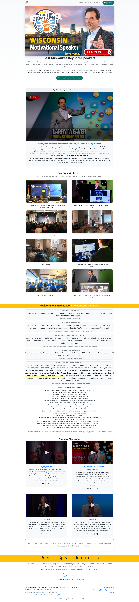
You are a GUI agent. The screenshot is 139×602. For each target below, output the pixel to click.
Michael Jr (92, 519)
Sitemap (32, 595)
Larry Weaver (92, 470)
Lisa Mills (46, 519)
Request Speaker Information (69, 78)
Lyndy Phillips (46, 467)
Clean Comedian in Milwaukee (92, 467)
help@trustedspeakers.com (72, 576)
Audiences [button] (88, 2)
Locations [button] (97, 2)
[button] (108, 3)
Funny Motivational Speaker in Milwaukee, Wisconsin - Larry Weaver (69, 144)
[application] (69, 116)
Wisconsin (91, 62)
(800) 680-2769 (109, 587)
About (27, 595)
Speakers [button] (80, 2)
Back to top (110, 592)
